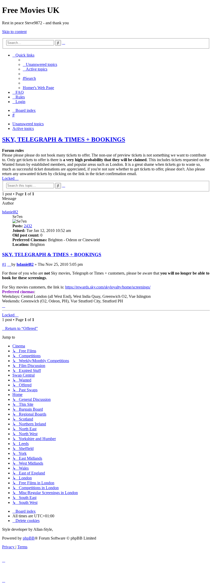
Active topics (23, 128)
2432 (28, 226)
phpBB (29, 538)
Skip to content (14, 31)
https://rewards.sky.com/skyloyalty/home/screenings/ (107, 287)
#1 (4, 264)
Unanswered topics (28, 124)
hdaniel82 (10, 212)
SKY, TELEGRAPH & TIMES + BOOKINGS (63, 139)
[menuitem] (40, 64)
